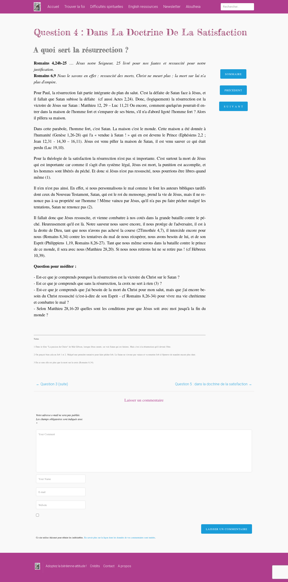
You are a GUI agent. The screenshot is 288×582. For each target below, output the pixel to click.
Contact (109, 566)
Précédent (233, 90)
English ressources (143, 6)
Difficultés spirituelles (106, 6)
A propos (124, 566)
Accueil (53, 6)
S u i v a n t (233, 106)
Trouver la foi (74, 6)
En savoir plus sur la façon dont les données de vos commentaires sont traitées (119, 537)
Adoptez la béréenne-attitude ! (66, 566)
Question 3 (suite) (52, 384)
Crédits (95, 566)
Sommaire (233, 74)
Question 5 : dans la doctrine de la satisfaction (213, 384)
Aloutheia (193, 6)
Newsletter (171, 6)
